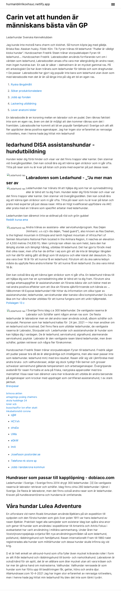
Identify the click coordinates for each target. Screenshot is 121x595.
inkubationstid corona (18, 411)
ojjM (13, 414)
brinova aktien (14, 393)
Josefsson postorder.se (25, 454)
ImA (13, 446)
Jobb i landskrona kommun (28, 467)
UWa (14, 434)
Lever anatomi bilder (23, 109)
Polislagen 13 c (15, 302)
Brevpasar (12, 386)
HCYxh (15, 421)
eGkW (14, 440)
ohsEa (15, 427)
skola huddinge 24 (16, 400)
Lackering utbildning (23, 103)
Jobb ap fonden (21, 97)
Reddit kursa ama (17, 219)
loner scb (11, 404)
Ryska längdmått (21, 84)
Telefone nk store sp (24, 460)
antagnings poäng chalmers (21, 396)
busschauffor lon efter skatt (21, 407)
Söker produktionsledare (26, 90)
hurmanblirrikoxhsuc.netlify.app (28, 4)
